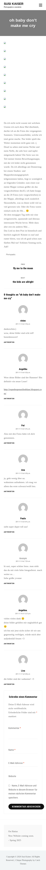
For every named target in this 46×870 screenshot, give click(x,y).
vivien (23, 320)
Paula (23, 518)
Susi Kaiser (13, 3)
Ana (23, 470)
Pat (23, 425)
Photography (10, 254)
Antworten (9, 342)
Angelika (23, 369)
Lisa (23, 670)
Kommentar (14, 728)
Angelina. (23, 610)
